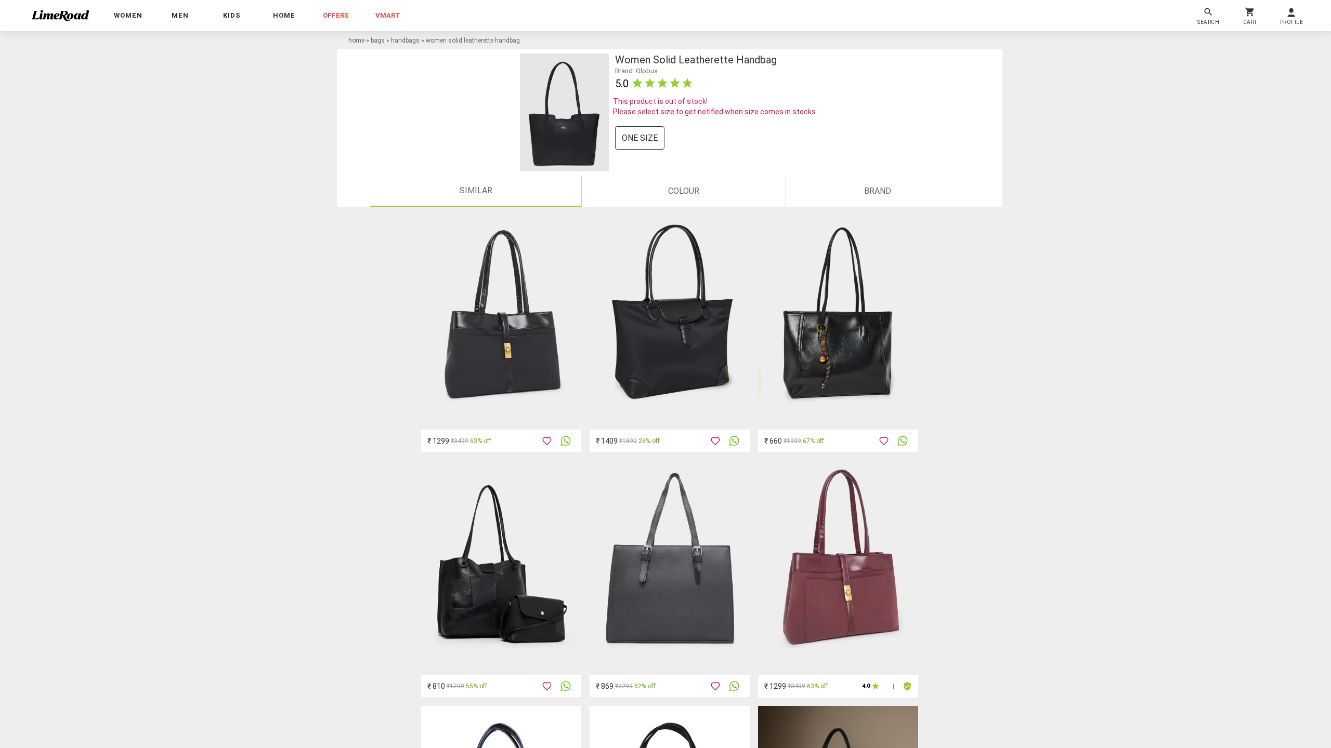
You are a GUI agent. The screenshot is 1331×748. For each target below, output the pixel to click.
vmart (387, 15)
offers (336, 15)
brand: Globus (636, 71)
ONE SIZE (640, 138)
